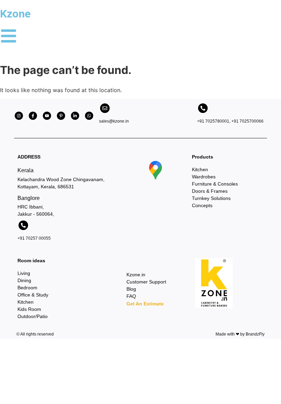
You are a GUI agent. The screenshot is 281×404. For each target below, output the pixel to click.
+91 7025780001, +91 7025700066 (230, 121)
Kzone (15, 13)
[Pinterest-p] (61, 116)
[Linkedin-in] (75, 116)
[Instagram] (19, 116)
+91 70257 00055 (34, 238)
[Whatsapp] (89, 116)
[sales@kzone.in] (105, 108)
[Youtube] (47, 116)
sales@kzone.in (114, 121)
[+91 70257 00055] (23, 225)
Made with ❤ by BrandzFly (240, 334)
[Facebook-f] (33, 116)
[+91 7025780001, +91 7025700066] (203, 108)
